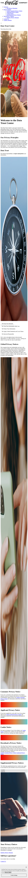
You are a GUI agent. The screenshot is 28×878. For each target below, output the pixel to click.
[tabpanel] (14, 339)
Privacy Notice (8, 872)
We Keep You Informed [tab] (7, 323)
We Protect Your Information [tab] (8, 328)
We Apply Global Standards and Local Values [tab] (12, 331)
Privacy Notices (7, 9)
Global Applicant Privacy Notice (14, 714)
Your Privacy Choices (9, 16)
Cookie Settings (14, 875)
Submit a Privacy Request (13, 17)
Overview (6, 7)
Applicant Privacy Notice (13, 12)
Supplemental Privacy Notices (14, 15)
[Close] (26, 867)
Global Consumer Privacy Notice (14, 11)
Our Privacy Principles (12, 8)
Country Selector (8, 20)
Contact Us (6, 19)
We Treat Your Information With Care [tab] (10, 326)
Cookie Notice (10, 13)
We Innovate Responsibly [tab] (8, 334)
